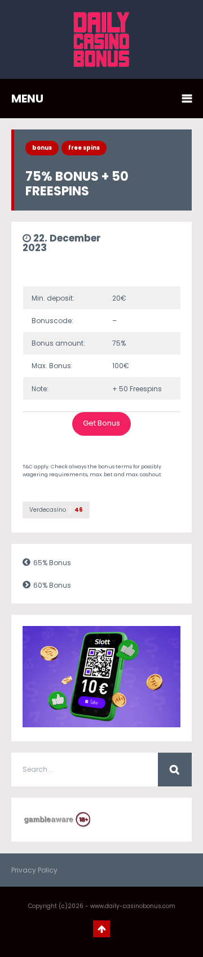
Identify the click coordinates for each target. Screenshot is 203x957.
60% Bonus (52, 585)
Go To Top (101, 928)
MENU (27, 98)
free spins (84, 148)
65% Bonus (52, 562)
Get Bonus (101, 423)
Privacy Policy (34, 870)
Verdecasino (56, 510)
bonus (42, 148)
